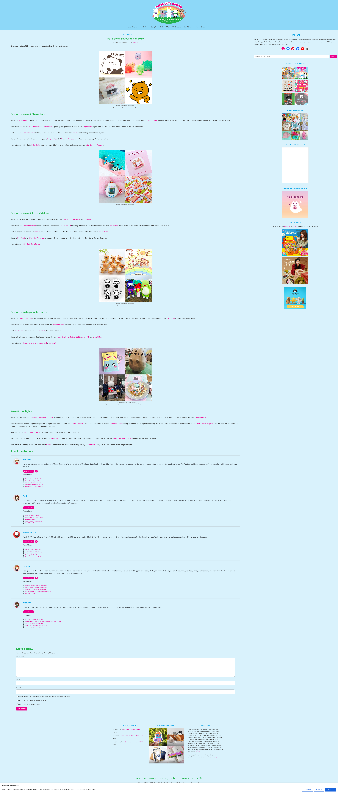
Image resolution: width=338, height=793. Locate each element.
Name (18, 679)
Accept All (330, 789)
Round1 (49, 445)
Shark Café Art (65, 226)
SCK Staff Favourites (125, 35)
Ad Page (197, 751)
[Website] (36, 471)
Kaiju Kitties (35, 145)
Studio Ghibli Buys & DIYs (32, 481)
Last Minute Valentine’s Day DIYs (34, 553)
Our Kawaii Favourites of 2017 (134, 742)
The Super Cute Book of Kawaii (42, 417)
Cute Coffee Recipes (30, 593)
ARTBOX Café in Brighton (203, 424)
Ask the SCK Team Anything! (33, 483)
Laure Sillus (97, 337)
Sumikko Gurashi (68, 139)
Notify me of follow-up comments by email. (32, 700)
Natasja (26, 566)
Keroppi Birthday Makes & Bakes (34, 517)
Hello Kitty (89, 145)
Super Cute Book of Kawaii (123, 438)
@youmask (171, 318)
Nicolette (27, 602)
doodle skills (90, 445)
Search (333, 56)
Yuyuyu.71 (85, 337)
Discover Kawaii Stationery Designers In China (38, 591)
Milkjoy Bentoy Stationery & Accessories (36, 587)
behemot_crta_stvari (29, 343)
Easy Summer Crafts (31, 519)
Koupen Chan (52, 139)
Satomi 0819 (75, 337)
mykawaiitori (19, 331)
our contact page (214, 757)
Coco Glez (66, 219)
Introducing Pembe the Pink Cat (34, 484)
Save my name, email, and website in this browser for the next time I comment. (44, 697)
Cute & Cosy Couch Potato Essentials (35, 589)
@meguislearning (25, 318)
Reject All (319, 789)
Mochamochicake (29, 226)
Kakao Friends (151, 120)
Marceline (135, 42)
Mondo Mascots (59, 325)
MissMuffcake (29, 532)
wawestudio (103, 232)
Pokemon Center (116, 424)
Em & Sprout (35, 244)
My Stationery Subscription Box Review (36, 585)
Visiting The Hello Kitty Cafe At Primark (36, 627)
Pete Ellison (113, 226)
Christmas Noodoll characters (40, 127)
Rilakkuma (23, 120)
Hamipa (75, 133)
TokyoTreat (287, 226)
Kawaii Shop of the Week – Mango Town (131, 736)
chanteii (37, 232)
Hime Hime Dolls (63, 337)
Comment (20, 657)
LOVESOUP (75, 219)
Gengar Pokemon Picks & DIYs (33, 557)
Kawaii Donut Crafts (30, 523)
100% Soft (26, 244)
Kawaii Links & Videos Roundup (34, 486)
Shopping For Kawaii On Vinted (34, 623)
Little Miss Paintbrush (37, 238)
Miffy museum (56, 438)
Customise (308, 789)
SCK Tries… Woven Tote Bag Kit (34, 619)
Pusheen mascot (77, 424)
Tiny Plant (87, 219)
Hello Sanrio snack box (32, 432)
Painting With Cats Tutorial (32, 555)
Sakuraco (294, 226)
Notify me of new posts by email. (29, 704)
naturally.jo (52, 343)
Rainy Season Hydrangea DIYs (33, 521)
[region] (169, 788)
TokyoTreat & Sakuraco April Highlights (36, 625)
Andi (25, 496)
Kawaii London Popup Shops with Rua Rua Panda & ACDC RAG (43, 621)
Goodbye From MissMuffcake (33, 549)
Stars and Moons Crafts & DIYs (33, 479)
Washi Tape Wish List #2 (32, 551)
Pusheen (100, 145)
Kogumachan (88, 127)
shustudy (42, 331)
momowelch (42, 343)
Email (18, 688)
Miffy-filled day (201, 417)
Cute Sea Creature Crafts (32, 515)
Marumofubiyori (29, 133)
